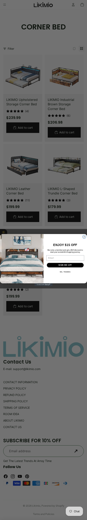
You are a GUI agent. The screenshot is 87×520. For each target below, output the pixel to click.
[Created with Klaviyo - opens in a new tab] (43, 284)
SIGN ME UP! (65, 265)
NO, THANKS (65, 272)
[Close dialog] (84, 237)
